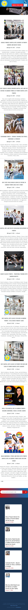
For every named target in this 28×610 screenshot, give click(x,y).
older (1, 481)
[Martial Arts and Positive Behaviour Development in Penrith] (14, 215)
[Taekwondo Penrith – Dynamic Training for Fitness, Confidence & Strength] (14, 123)
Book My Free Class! (17, 5)
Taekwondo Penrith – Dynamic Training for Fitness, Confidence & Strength (13, 564)
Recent (18, 47)
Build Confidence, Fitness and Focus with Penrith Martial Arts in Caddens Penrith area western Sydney (14, 458)
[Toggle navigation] (25, 5)
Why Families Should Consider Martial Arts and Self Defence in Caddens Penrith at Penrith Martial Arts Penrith (14, 91)
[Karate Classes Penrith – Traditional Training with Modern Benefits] (14, 261)
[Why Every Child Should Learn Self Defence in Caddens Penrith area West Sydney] (14, 169)
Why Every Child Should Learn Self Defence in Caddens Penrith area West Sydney (13, 586)
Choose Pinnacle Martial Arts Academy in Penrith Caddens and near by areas (13, 518)
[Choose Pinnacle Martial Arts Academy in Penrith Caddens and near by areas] (14, 29)
